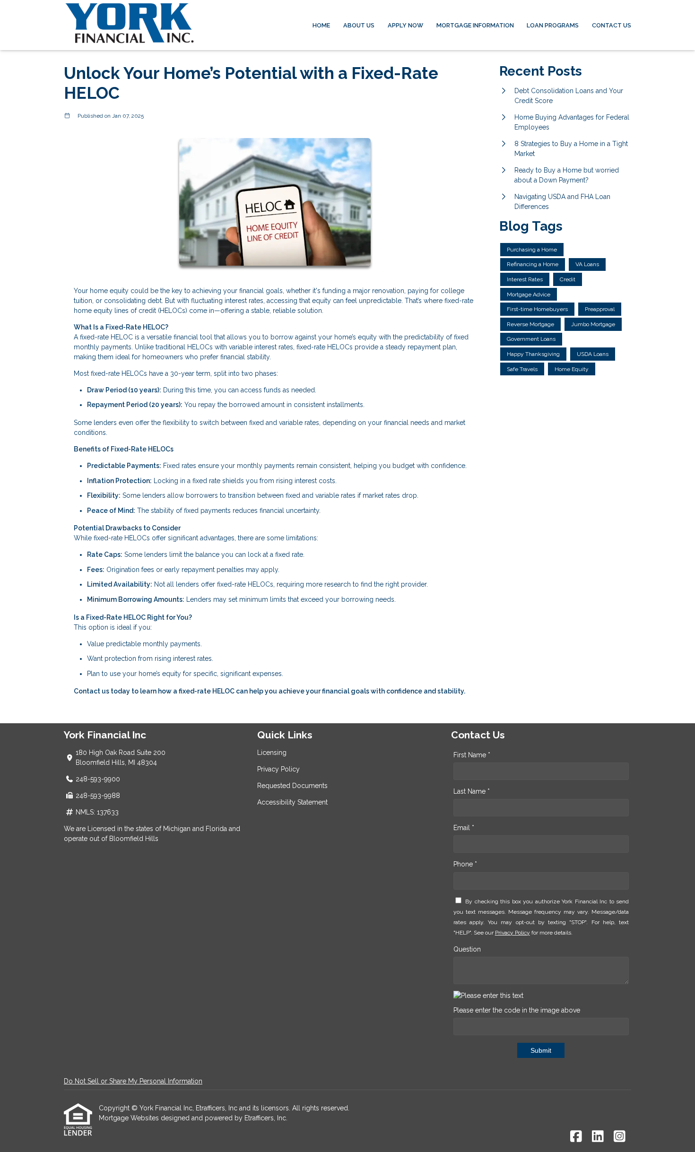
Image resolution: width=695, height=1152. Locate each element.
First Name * (471, 755)
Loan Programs (553, 25)
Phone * (465, 864)
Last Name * (471, 791)
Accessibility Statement (292, 802)
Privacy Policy (278, 769)
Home (321, 25)
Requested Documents (292, 785)
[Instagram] (619, 1137)
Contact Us (611, 25)
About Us (358, 25)
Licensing (272, 752)
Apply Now (405, 25)
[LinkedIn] (598, 1137)
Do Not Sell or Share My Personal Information (133, 1081)
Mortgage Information (475, 25)
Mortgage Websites (130, 1118)
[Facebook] (576, 1137)
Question (467, 949)
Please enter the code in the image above (516, 1010)
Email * (463, 828)
